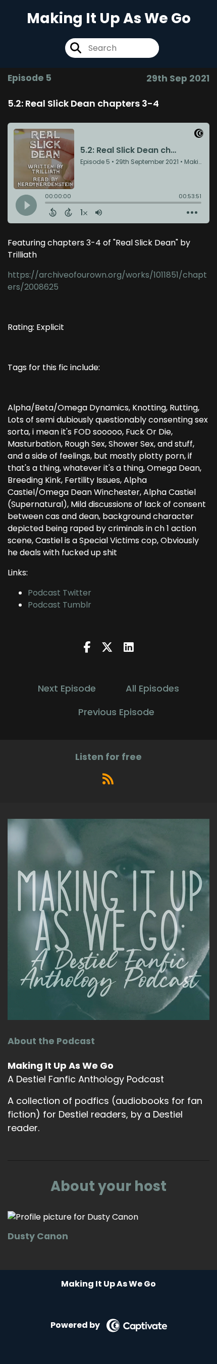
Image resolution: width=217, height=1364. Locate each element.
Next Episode (67, 688)
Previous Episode (116, 712)
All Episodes (152, 688)
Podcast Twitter (59, 593)
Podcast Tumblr (59, 605)
